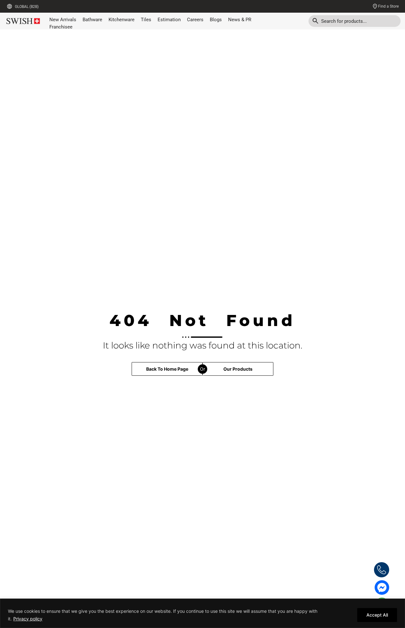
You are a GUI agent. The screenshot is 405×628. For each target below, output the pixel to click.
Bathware (92, 19)
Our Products (237, 369)
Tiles (146, 19)
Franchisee (60, 27)
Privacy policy (27, 618)
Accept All (377, 615)
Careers (195, 19)
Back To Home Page (167, 369)
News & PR (239, 19)
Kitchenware (121, 19)
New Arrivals (62, 19)
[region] (202, 613)
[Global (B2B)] (9, 6)
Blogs (216, 19)
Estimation (169, 19)
